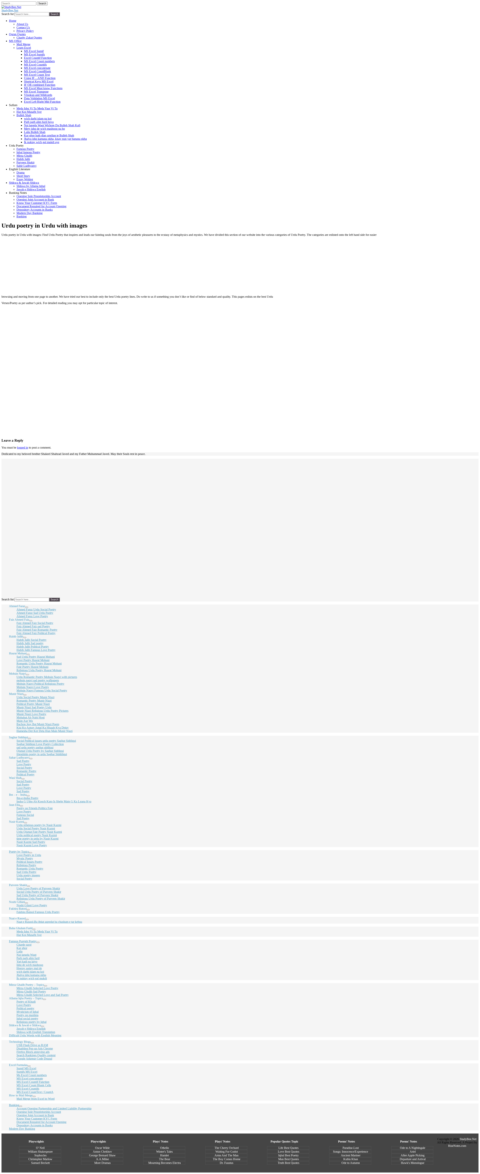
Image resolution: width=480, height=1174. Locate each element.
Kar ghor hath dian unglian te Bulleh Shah (49, 135)
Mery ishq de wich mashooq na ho (44, 128)
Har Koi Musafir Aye (29, 111)
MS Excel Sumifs (34, 54)
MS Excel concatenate (37, 68)
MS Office (15, 41)
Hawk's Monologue (412, 1162)
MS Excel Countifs (35, 64)
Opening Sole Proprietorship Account (38, 196)
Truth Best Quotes (288, 1162)
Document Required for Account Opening (41, 206)
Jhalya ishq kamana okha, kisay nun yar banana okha (55, 138)
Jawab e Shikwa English (31, 189)
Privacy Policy (25, 30)
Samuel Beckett (40, 1162)
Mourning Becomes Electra (164, 1162)
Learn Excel (23, 47)
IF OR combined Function (39, 84)
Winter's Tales (164, 1151)
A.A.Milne (102, 1159)
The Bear (164, 1159)
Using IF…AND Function (40, 78)
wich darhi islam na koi (38, 118)
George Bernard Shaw (102, 1155)
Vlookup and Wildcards (38, 95)
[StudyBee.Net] (11, 7)
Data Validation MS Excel (39, 98)
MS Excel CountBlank (37, 71)
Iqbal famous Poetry (28, 152)
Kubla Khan (350, 1159)
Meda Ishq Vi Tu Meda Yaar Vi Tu (37, 108)
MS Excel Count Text (37, 74)
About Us (22, 24)
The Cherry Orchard (226, 1147)
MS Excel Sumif (34, 51)
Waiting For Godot (226, 1151)
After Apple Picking (412, 1155)
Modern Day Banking (29, 213)
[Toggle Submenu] (26, 607)
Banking (21, 216)
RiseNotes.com (457, 1145)
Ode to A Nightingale (412, 1147)
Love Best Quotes (288, 1151)
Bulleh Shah (23, 115)
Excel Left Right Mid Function (42, 101)
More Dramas (102, 1162)
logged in (22, 447)
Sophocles (40, 1155)
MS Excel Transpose (36, 91)
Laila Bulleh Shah (34, 132)
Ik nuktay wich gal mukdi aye (41, 142)
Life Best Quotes (288, 1147)
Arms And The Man (226, 1155)
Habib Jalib (23, 159)
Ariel (413, 1151)
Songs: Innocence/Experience (350, 1151)
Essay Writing (24, 179)
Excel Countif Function (38, 57)
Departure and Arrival (413, 1159)
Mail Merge (23, 44)
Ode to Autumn (350, 1162)
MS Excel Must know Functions (43, 88)
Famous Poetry (25, 149)
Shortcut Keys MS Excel (38, 81)
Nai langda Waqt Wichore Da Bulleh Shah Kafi (52, 125)
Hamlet (164, 1155)
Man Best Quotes (288, 1159)
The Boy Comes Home (226, 1159)
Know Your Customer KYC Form (36, 203)
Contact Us (23, 27)
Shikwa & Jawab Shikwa (24, 182)
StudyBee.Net (10, 10)
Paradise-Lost (351, 1147)
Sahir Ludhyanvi (26, 165)
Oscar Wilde (102, 1147)
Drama (20, 172)
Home (12, 20)
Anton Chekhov (102, 1151)
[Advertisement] (240, 266)
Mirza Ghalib (24, 155)
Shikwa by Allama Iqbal (30, 186)
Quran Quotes (17, 34)
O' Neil (40, 1147)
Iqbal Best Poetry (288, 1155)
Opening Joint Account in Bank (35, 199)
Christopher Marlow (40, 1159)
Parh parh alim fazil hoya (39, 122)
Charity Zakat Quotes (29, 37)
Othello (164, 1147)
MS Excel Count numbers (39, 61)
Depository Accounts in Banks (34, 209)
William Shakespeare (40, 1151)
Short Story (23, 176)
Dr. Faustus (226, 1162)
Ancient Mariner (350, 1155)
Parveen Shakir (25, 162)
